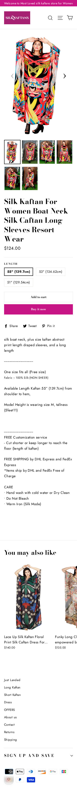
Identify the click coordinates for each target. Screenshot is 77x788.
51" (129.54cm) (18, 282)
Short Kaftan (12, 695)
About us (10, 717)
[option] (38, 85)
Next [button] (65, 75)
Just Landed (12, 680)
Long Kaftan (12, 687)
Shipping (10, 739)
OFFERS (9, 710)
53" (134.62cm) (50, 271)
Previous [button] (12, 75)
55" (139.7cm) (18, 271)
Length (11, 264)
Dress (8, 702)
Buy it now (38, 309)
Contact (9, 724)
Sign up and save (29, 756)
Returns (9, 732)
